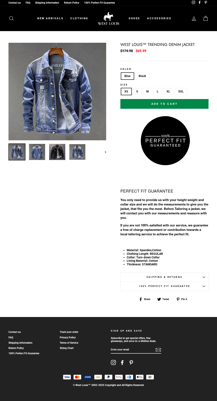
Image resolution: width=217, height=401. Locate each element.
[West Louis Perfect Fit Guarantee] (164, 164)
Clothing (79, 18)
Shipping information (47, 2)
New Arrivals (50, 18)
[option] (57, 91)
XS (126, 91)
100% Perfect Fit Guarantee (99, 2)
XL (168, 91)
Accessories (159, 18)
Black (142, 76)
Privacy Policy (68, 337)
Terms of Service (69, 342)
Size (124, 85)
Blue (127, 76)
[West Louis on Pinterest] (131, 362)
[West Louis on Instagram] (113, 362)
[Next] (103, 151)
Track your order (69, 332)
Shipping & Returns (164, 277)
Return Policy (71, 2)
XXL (181, 91)
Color (125, 69)
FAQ (28, 2)
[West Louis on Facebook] (122, 362)
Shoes (134, 18)
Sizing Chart (67, 348)
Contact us (14, 2)
